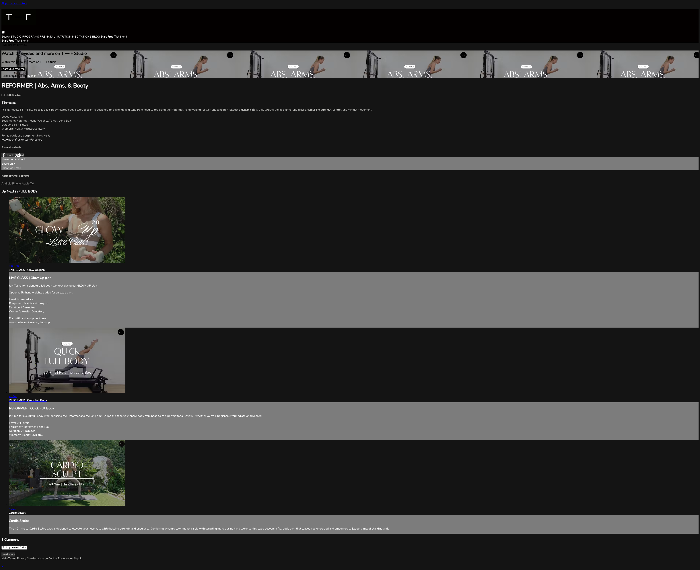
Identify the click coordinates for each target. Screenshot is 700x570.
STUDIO (16, 37)
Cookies (32, 559)
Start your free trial (13, 69)
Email (20, 155)
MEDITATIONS (81, 37)
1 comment (8, 103)
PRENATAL (47, 37)
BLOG (96, 37)
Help (4, 559)
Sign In (25, 41)
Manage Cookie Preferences (56, 559)
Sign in (124, 37)
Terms (12, 559)
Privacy (22, 559)
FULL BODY (8, 95)
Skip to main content (14, 3)
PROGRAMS (30, 37)
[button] (3, 32)
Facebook (8, 155)
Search (6, 37)
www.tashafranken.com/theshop (21, 140)
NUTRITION (63, 37)
